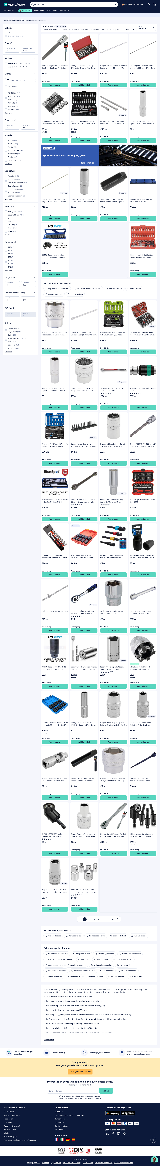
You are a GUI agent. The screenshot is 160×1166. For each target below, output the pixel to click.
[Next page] (118, 919)
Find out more (96, 1099)
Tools (10, 20)
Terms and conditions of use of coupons (20, 1140)
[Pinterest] (124, 1134)
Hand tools (17, 20)
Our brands (59, 1122)
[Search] (32, 4)
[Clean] (115, 4)
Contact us (8, 1122)
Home (5, 20)
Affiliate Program (10, 1136)
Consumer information (123, 1163)
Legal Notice (56, 1163)
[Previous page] (80, 919)
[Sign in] (148, 4)
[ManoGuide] (154, 1160)
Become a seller (10, 1129)
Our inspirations (61, 1126)
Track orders (9, 1112)
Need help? (8, 1119)
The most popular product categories (69, 1115)
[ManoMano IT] (62, 1139)
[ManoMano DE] (68, 1139)
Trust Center (88, 1163)
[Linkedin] (107, 1134)
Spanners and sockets (29, 20)
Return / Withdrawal (12, 1115)
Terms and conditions (104, 1163)
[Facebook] (113, 1134)
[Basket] (154, 4)
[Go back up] (153, 1140)
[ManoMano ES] (73, 1139)
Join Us (6, 1133)
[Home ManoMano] (15, 4)
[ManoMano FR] (56, 1139)
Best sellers (59, 1129)
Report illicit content (12, 1126)
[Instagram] (119, 1134)
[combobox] (146, 28)
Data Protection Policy (72, 1163)
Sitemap (45, 1163)
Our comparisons (61, 1119)
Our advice (59, 1112)
